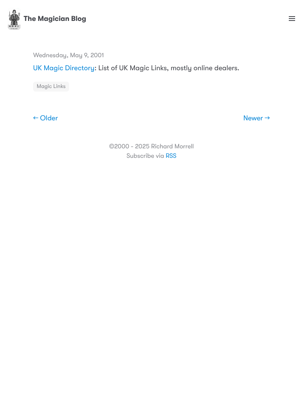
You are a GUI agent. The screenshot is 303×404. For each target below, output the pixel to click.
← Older (45, 118)
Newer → (256, 118)
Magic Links (51, 86)
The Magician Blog (55, 19)
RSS (171, 155)
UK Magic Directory (63, 68)
